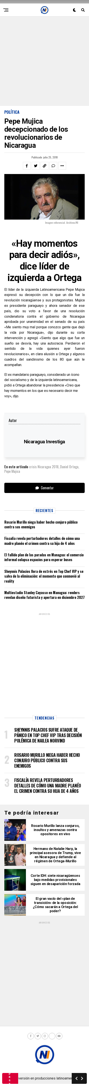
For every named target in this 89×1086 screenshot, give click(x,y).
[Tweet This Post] (36, 166)
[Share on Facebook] (27, 166)
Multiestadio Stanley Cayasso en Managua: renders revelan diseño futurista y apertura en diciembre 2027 (44, 595)
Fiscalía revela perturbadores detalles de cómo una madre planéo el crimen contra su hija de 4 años (42, 541)
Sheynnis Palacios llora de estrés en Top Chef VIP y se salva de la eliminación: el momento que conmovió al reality (43, 576)
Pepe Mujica (12, 471)
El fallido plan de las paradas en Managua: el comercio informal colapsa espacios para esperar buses (44, 557)
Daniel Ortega (69, 466)
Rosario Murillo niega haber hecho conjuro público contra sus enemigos (41, 524)
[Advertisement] (44, 61)
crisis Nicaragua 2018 (44, 466)
